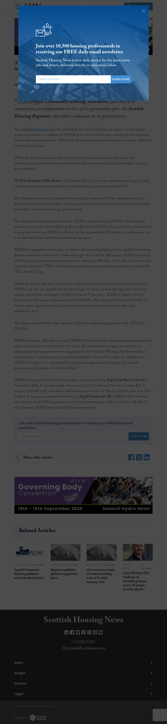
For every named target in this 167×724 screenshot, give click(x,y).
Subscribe (121, 79)
